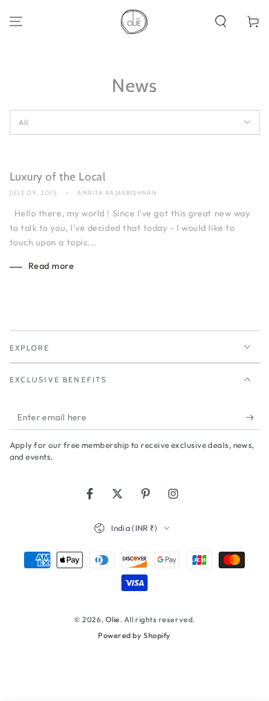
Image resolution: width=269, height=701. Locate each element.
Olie (113, 619)
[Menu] (16, 21)
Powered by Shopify (134, 635)
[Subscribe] (253, 417)
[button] (220, 21)
